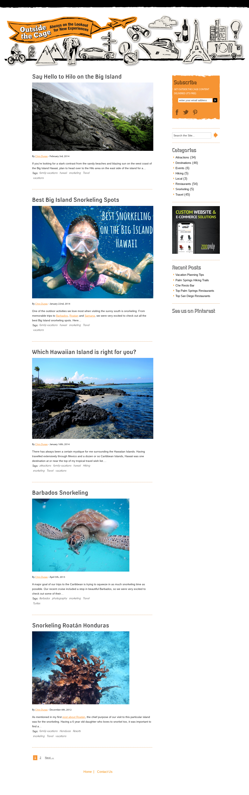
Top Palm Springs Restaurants (194, 290)
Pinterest (195, 112)
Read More (138, 174)
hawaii (63, 173)
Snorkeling (182, 189)
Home (87, 771)
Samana (90, 315)
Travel (86, 173)
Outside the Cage (71, 31)
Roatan (73, 315)
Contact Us (104, 771)
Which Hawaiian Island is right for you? (84, 351)
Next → (49, 757)
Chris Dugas (41, 156)
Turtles (36, 603)
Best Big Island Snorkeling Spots (75, 199)
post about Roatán (73, 717)
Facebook (177, 112)
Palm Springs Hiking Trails (192, 280)
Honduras (65, 731)
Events (179, 168)
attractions (45, 465)
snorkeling (75, 173)
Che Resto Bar (184, 285)
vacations (38, 178)
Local (178, 178)
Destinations (183, 162)
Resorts (77, 731)
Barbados (62, 315)
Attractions (182, 157)
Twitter (186, 112)
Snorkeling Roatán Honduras (70, 625)
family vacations (48, 173)
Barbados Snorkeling (60, 492)
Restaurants (183, 183)
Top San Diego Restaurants (192, 296)
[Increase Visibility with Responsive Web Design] (196, 252)
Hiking (86, 465)
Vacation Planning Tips (189, 274)
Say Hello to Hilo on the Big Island (77, 76)
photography (59, 598)
